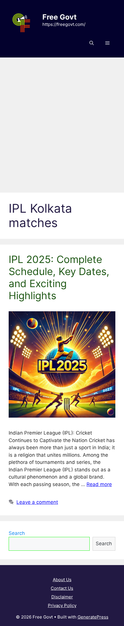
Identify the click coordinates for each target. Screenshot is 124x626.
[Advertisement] (62, 122)
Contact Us (62, 588)
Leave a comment (37, 502)
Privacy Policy (62, 605)
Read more (99, 484)
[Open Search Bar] (91, 43)
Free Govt (59, 17)
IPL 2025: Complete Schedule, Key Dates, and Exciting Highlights (59, 277)
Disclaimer (62, 597)
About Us (62, 579)
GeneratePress (93, 617)
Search (17, 533)
